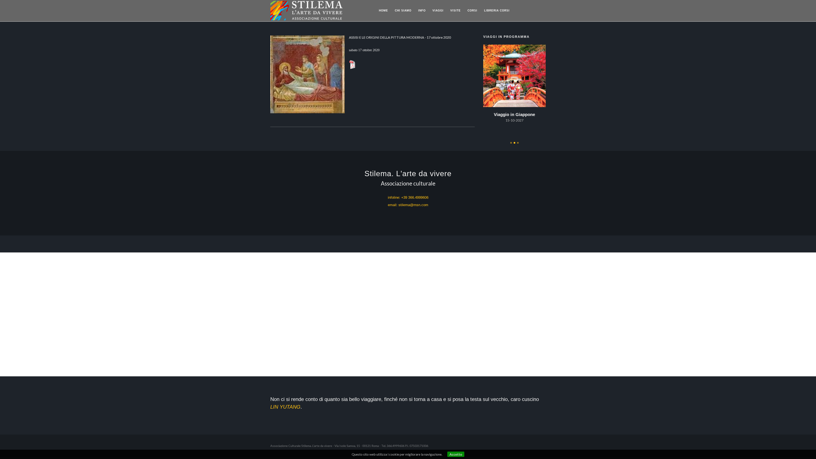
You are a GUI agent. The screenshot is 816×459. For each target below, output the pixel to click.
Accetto (455, 454)
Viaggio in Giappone (514, 114)
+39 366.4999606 (414, 198)
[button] (511, 143)
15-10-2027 (514, 120)
